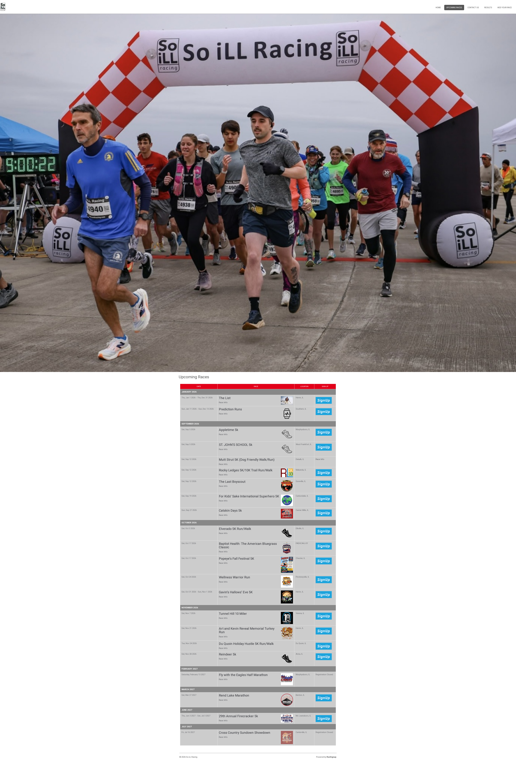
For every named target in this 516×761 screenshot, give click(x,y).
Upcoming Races (454, 7)
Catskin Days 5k (230, 510)
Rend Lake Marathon (234, 695)
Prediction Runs (230, 409)
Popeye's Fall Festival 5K (236, 559)
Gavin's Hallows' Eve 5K (236, 592)
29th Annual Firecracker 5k (238, 716)
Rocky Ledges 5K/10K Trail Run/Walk (246, 470)
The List (224, 398)
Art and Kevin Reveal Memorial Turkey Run (246, 630)
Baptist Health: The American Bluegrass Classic (248, 545)
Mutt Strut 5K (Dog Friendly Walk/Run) (247, 460)
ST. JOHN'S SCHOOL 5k (235, 445)
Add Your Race (504, 7)
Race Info (223, 402)
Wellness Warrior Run (234, 577)
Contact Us (473, 7)
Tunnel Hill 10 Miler (233, 614)
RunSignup (331, 757)
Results (488, 7)
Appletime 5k (228, 430)
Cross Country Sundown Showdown (244, 733)
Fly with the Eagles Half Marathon (243, 675)
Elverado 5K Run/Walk (235, 529)
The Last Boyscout (232, 482)
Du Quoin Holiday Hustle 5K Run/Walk (246, 644)
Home (438, 7)
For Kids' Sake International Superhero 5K (249, 496)
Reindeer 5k (227, 654)
